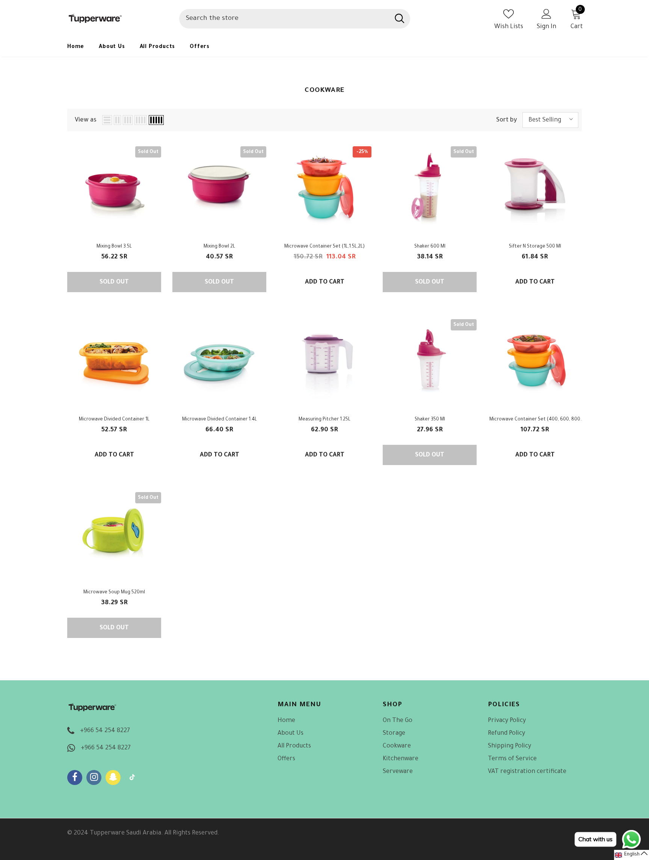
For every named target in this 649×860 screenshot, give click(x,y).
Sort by (506, 120)
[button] (631, 855)
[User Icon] (546, 13)
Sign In (546, 27)
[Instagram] (93, 777)
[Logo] (117, 18)
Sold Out (114, 282)
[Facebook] (74, 777)
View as (86, 120)
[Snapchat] (113, 777)
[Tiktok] (132, 777)
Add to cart (324, 282)
